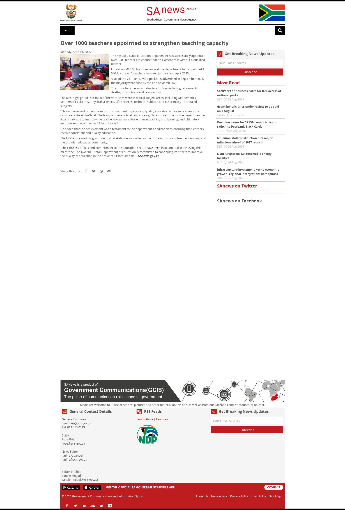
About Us (202, 496)
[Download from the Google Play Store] (71, 487)
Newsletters (219, 496)
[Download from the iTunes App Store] (92, 487)
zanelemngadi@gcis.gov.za (80, 480)
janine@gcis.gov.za (74, 459)
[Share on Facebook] (86, 171)
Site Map (275, 496)
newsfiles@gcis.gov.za (76, 423)
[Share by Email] (108, 171)
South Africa (145, 419)
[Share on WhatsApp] (101, 171)
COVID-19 (273, 487)
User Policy (258, 496)
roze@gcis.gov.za (73, 443)
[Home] (71, 12)
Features (162, 419)
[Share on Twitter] (93, 171)
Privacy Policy (239, 496)
